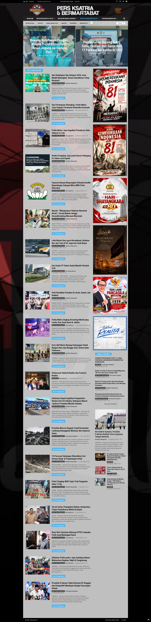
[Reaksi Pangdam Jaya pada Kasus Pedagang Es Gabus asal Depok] (37, 163)
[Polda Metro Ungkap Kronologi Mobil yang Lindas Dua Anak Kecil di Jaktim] (37, 327)
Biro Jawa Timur (44, 55)
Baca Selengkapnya (58, 98)
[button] (124, 18)
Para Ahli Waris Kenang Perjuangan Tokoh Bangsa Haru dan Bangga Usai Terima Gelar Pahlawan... (70, 348)
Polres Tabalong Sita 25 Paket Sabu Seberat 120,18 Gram (116, 469)
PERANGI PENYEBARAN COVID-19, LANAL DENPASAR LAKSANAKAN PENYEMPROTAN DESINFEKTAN (109, 360)
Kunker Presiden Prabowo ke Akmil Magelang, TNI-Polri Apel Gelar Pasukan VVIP (110, 372)
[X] (123, 1)
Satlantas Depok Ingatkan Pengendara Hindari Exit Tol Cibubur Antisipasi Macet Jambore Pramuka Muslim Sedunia (69, 401)
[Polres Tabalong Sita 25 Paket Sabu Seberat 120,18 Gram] (100, 470)
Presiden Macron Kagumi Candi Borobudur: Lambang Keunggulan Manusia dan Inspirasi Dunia (71, 431)
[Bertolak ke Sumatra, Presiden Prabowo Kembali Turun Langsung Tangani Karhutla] (110, 419)
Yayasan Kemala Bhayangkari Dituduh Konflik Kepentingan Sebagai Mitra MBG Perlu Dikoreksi (71, 185)
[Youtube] (126, 1)
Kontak (77, 1)
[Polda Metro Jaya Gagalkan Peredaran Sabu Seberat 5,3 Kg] (37, 138)
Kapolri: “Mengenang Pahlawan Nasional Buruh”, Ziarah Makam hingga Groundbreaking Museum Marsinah (69, 213)
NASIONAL (98, 428)
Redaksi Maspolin (95, 53)
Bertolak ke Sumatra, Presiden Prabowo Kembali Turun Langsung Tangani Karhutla (109, 434)
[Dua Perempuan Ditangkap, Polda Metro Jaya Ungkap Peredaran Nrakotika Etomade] (37, 112)
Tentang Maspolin (109, 19)
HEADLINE (98, 364)
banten (64, 23)
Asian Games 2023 (52, 23)
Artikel (40, 23)
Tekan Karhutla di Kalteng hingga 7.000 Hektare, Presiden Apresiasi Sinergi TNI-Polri (115, 482)
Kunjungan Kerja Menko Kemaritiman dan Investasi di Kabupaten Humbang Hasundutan (109, 395)
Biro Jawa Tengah (115, 375)
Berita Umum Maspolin (88, 19)
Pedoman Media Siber (66, 1)
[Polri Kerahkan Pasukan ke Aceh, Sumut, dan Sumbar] (37, 300)
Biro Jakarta (69, 110)
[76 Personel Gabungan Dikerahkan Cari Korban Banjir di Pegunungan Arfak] (37, 464)
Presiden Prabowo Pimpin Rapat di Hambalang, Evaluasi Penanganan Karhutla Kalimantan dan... (116, 456)
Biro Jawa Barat (71, 271)
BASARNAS (73, 23)
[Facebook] (117, 1)
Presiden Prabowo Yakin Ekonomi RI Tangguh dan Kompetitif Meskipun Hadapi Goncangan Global (71, 586)
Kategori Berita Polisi (44, 19)
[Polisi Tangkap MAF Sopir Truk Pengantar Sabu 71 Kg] (37, 489)
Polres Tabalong (111, 473)
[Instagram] (120, 1)
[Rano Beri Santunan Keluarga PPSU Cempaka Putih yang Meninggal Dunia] (37, 540)
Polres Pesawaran (100, 388)
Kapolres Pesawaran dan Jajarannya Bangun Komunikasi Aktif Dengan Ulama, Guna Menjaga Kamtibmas (110, 383)
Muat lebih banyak (110, 404)
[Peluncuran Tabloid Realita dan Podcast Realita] (37, 381)
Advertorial (30, 23)
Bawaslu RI (84, 23)
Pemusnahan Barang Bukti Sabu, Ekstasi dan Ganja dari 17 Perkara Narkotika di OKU (102, 46)
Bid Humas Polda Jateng (102, 375)
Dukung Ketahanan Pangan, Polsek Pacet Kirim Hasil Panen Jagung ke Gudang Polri (49, 46)
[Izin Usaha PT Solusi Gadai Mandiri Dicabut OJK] (37, 273)
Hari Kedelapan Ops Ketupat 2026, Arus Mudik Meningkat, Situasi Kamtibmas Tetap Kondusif (70, 78)
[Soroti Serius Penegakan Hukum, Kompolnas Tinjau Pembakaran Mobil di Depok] (37, 515)
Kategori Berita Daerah (66, 19)
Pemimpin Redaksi (72, 436)
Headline (30, 19)
